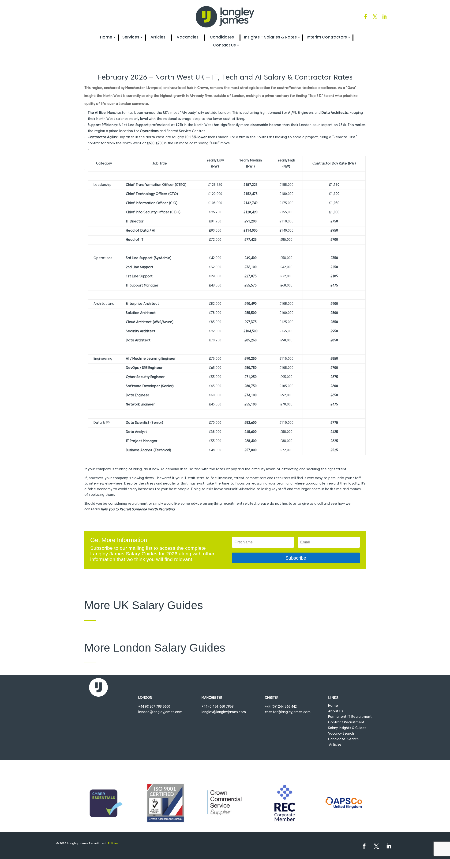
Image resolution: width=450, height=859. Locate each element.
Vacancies (188, 37)
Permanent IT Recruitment (350, 716)
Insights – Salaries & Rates (270, 37)
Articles (157, 37)
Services (130, 37)
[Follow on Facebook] (365, 16)
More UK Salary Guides (143, 605)
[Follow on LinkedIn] (384, 16)
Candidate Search (343, 739)
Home (106, 37)
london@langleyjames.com (160, 712)
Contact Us (224, 45)
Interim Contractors (327, 37)
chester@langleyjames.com (288, 712)
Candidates (222, 37)
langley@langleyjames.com (224, 712)
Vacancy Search (341, 733)
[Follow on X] (375, 16)
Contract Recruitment (346, 722)
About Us (335, 711)
